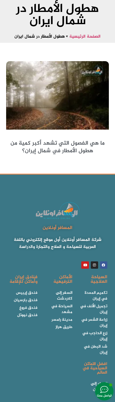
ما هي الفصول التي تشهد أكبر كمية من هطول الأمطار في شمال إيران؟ (57, 147)
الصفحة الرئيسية (85, 36)
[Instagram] (94, 265)
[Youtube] (85, 265)
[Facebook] (103, 265)
